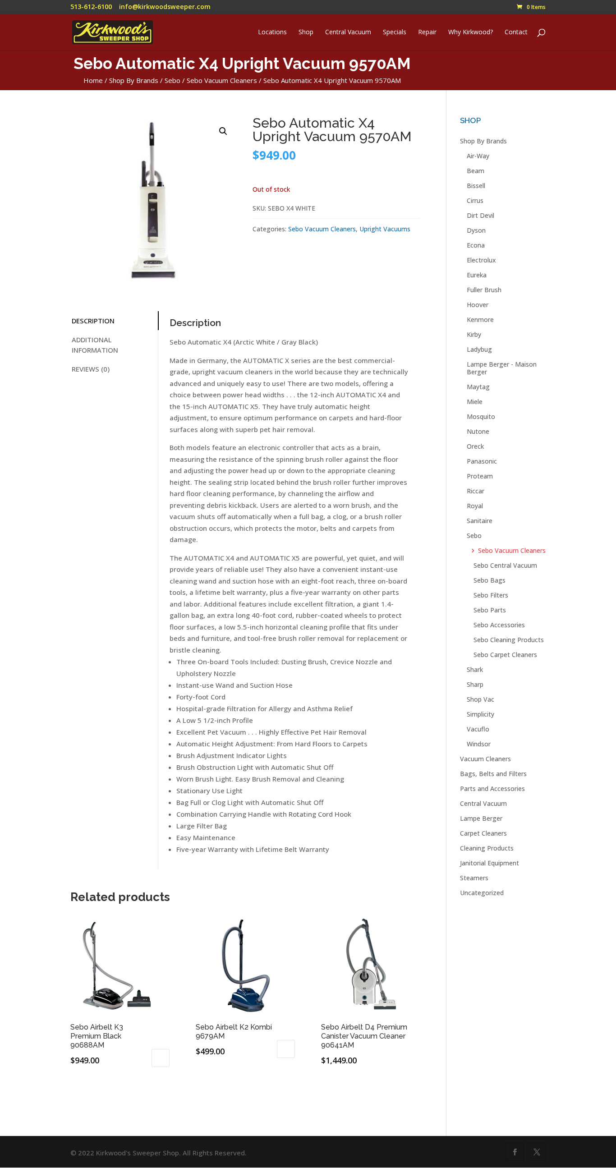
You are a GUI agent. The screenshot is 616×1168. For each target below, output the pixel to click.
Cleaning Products (487, 848)
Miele (475, 401)
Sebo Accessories (499, 625)
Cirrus (475, 200)
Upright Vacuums (384, 229)
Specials (394, 32)
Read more (354, 1087)
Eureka (477, 275)
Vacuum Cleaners (485, 758)
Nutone (478, 431)
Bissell (476, 185)
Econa (476, 245)
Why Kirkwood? (470, 32)
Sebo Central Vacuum (505, 565)
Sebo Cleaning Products (508, 639)
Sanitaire (479, 520)
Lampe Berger (481, 818)
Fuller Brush (484, 289)
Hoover (477, 304)
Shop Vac (480, 699)
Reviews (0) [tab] (91, 368)
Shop (306, 32)
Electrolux (481, 260)
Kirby (474, 334)
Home (93, 80)
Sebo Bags (489, 580)
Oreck (475, 446)
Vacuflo (478, 729)
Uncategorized (482, 892)
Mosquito (481, 416)
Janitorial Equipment (489, 863)
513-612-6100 (91, 6)
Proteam (480, 476)
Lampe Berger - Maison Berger (502, 368)
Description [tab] (93, 320)
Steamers (474, 878)
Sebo (172, 80)
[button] (223, 131)
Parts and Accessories (492, 788)
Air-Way (478, 156)
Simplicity (480, 714)
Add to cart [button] (161, 1058)
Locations (272, 32)
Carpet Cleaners (483, 833)
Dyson (476, 230)
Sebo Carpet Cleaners (505, 654)
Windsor (479, 744)
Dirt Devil (480, 215)
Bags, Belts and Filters (493, 773)
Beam (475, 170)
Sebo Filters (490, 595)
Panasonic (482, 461)
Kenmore (480, 319)
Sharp (475, 684)
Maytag (478, 386)
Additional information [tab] (95, 344)
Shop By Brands (133, 80)
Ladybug (479, 349)
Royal (475, 505)
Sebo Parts (489, 610)
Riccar (475, 491)
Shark (475, 669)
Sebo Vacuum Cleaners (222, 80)
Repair (427, 32)
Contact (516, 32)
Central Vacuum (348, 32)
